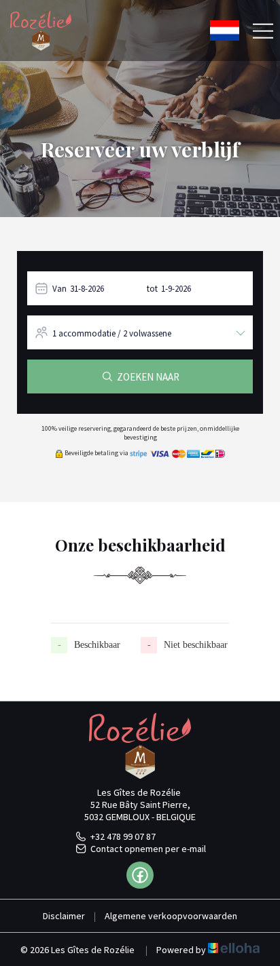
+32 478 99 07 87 (123, 836)
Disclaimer (64, 916)
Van (59, 288)
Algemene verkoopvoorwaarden (171, 916)
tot (152, 288)
